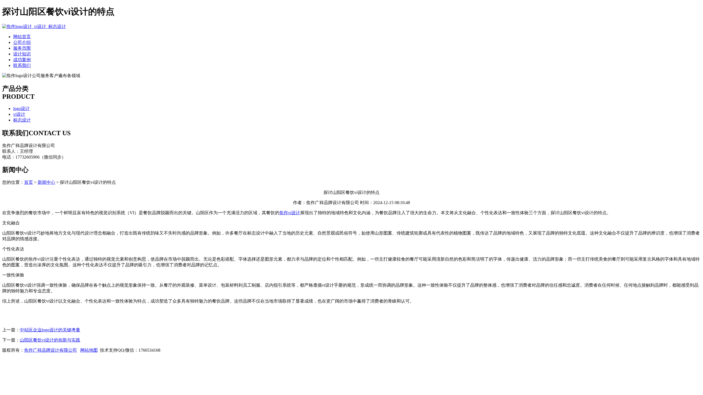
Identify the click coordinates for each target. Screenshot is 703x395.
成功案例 (22, 59)
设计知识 (22, 54)
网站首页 (22, 36)
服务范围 (22, 48)
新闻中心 (46, 182)
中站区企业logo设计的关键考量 (50, 330)
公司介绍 (22, 42)
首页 (28, 182)
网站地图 (89, 350)
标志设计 (22, 120)
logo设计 (21, 108)
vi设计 (19, 114)
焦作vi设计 (289, 212)
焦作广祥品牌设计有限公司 (50, 350)
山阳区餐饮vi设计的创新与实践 (50, 340)
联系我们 (22, 65)
